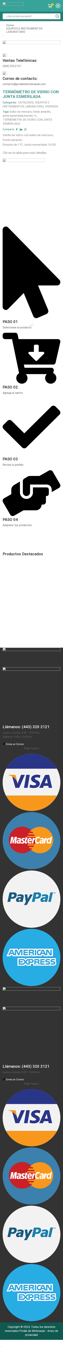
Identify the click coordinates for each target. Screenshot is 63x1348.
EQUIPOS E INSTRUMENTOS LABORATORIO (24, 30)
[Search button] (57, 16)
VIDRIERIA (51, 106)
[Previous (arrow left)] (0, 1346)
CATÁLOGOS (26, 102)
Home (10, 25)
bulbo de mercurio (21, 111)
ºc (35, 115)
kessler (28, 115)
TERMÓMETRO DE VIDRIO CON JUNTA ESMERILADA (27, 121)
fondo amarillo (41, 111)
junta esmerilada (13, 115)
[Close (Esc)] (0, 1342)
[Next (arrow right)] (1, 1346)
